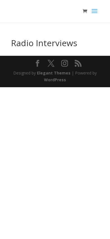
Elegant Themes (54, 73)
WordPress (55, 79)
